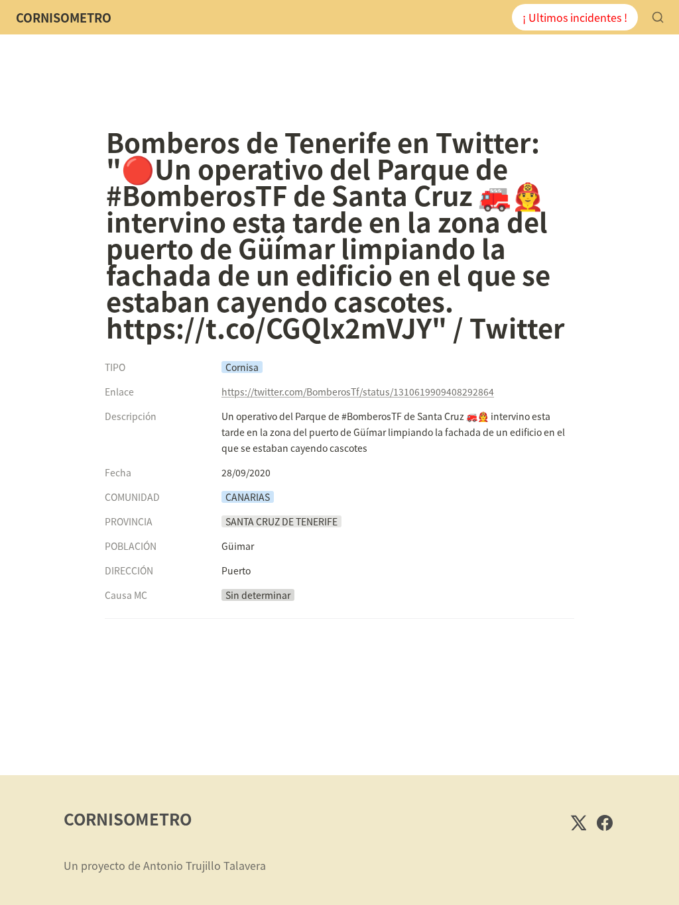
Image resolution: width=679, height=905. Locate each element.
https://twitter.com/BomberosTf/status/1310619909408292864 (357, 391)
